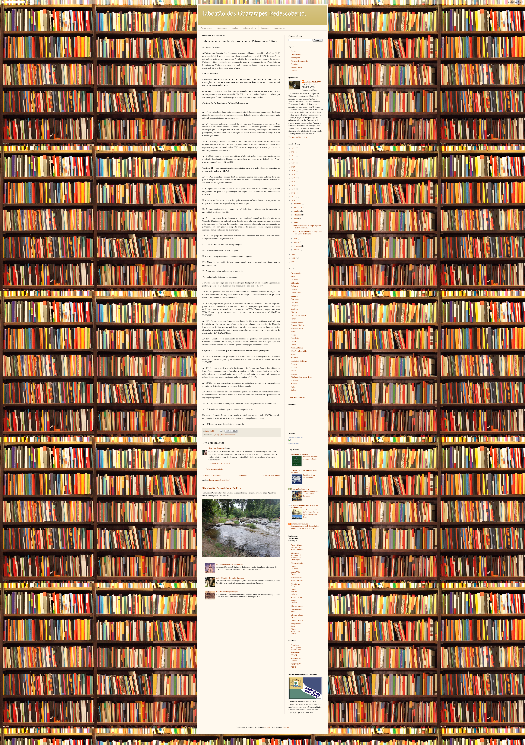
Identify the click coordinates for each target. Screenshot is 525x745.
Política (294, 367)
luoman (267, 727)
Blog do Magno (297, 606)
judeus (293, 334)
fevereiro (297, 246)
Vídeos (293, 390)
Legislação (216, 435)
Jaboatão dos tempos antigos (227, 591)
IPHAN (294, 655)
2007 (293, 261)
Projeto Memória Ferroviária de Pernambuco (304, 506)
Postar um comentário (214, 469)
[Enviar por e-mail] (225, 431)
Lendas (293, 341)
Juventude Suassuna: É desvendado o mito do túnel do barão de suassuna (305, 527)
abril (296, 238)
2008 (293, 258)
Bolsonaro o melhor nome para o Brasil (310, 457)
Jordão (293, 331)
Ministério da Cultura (296, 659)
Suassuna (294, 380)
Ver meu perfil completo (297, 137)
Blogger (286, 727)
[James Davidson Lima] (289, 440)
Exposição (295, 302)
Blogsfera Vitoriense (299, 454)
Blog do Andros (297, 620)
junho (296, 222)
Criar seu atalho (293, 443)
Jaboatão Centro (297, 328)
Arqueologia (296, 273)
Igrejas (293, 318)
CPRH (293, 667)
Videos (293, 386)
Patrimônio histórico (228, 435)
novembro (298, 207)
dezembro (298, 203)
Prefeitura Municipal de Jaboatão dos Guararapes (296, 648)
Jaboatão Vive (296, 577)
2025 (293, 148)
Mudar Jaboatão (297, 563)
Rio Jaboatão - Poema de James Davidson (221, 488)
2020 (293, 166)
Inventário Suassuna (299, 523)
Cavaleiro (294, 279)
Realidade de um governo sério (309, 476)
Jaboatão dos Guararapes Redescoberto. (254, 12)
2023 (293, 155)
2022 (293, 159)
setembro (297, 214)
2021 (293, 163)
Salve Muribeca (297, 580)
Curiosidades (296, 292)
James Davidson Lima (295, 438)
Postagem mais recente (212, 475)
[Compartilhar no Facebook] (233, 431)
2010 (293, 200)
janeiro (297, 249)
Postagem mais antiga (271, 475)
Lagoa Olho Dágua (295, 572)
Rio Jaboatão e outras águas (301, 377)
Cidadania (295, 283)
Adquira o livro (249, 27)
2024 (293, 151)
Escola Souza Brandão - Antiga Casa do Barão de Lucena (307, 232)
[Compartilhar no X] (231, 431)
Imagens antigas (297, 321)
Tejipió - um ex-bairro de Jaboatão (229, 564)
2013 (293, 189)
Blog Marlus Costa (296, 624)
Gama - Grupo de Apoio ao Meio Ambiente (297, 547)
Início (293, 51)
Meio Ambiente (297, 347)
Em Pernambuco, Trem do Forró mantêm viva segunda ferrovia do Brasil (311, 513)
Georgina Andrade (216, 448)
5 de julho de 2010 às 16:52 (219, 463)
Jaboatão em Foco (295, 585)
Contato (235, 27)
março (296, 242)
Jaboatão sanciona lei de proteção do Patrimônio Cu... (307, 226)
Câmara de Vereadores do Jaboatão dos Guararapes (296, 556)
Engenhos (294, 299)
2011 (293, 196)
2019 (293, 170)
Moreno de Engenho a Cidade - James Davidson (311, 493)
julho (296, 218)
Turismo (294, 383)
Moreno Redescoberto (299, 61)
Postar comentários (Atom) (219, 480)
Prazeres (294, 373)
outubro (297, 211)
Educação (294, 296)
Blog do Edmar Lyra (297, 616)
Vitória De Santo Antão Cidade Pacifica (304, 471)
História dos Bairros (298, 315)
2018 (293, 174)
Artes (293, 276)
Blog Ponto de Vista (296, 610)
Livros (293, 344)
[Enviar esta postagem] (221, 431)
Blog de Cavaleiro (294, 567)
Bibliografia (222, 27)
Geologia (294, 309)
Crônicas (294, 286)
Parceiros (265, 27)
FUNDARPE (296, 664)
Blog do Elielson (294, 601)
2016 (293, 181)
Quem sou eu (279, 27)
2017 (293, 178)
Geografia (294, 305)
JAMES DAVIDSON (312, 81)
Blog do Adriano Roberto (294, 591)
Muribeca (294, 357)
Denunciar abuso (296, 397)
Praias (293, 370)
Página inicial (206, 27)
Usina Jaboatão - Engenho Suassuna (230, 578)
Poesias (294, 364)
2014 (293, 185)
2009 (293, 254)
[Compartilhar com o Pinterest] (236, 431)
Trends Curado (296, 597)
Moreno (294, 354)
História (294, 312)
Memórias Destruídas (299, 351)
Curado (294, 289)
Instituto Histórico (298, 325)
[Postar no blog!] (228, 431)
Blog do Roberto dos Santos (295, 631)
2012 (293, 193)
